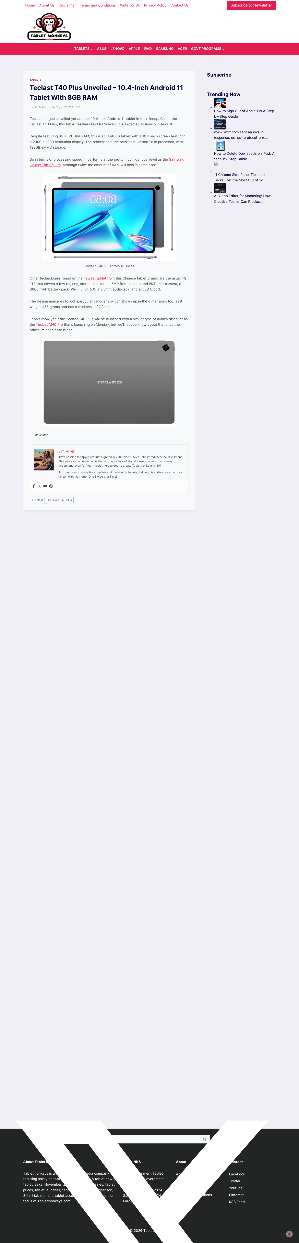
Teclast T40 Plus (60, 500)
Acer (182, 49)
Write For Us (130, 5)
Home (30, 5)
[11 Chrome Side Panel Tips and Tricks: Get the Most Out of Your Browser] (245, 167)
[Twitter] (39, 486)
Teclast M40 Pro (49, 324)
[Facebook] (34, 486)
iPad (148, 49)
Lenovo (117, 49)
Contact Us (179, 5)
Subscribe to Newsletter (251, 5)
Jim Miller (40, 107)
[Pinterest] (51, 486)
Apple (134, 49)
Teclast (37, 500)
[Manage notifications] (289, 1234)
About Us (47, 5)
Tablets (35, 79)
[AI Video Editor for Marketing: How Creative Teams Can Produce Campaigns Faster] (245, 188)
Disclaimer (67, 5)
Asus (101, 49)
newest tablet (95, 278)
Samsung (165, 49)
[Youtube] (45, 486)
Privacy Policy (155, 5)
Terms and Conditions (98, 5)
